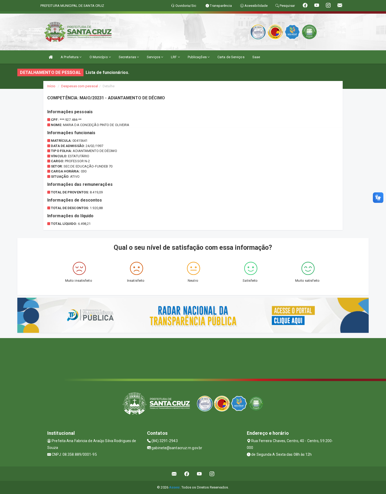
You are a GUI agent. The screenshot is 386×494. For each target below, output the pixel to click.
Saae (256, 57)
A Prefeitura (70, 57)
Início (51, 86)
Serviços (154, 57)
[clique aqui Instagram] (212, 473)
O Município (99, 57)
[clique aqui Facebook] (186, 473)
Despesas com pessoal (79, 86)
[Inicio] (50, 57)
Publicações (197, 57)
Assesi (174, 487)
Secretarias (128, 57)
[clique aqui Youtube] (199, 473)
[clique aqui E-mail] (174, 473)
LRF (174, 57)
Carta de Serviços (230, 57)
